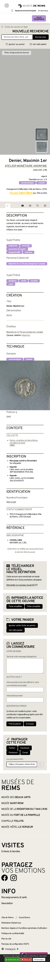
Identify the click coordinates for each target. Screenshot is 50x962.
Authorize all (13, 959)
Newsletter (7, 903)
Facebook (24, 748)
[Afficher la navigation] (6, 6)
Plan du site (6, 938)
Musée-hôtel (17, 827)
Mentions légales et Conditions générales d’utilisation (24, 928)
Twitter (12, 748)
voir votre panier (39, 44)
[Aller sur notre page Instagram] (13, 878)
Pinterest (13, 752)
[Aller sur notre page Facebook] (4, 878)
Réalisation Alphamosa (11, 923)
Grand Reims (24, 917)
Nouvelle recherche (30, 31)
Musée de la (24, 809)
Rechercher (40, 37)
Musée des (15, 797)
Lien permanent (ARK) (14, 759)
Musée (39, 18)
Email (25, 752)
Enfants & (10, 851)
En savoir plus (43, 11)
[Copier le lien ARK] (40, 764)
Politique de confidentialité (12, 933)
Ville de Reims (7, 917)
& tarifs (14, 897)
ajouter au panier (17, 44)
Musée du (20, 815)
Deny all (27, 959)
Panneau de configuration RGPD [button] (15, 944)
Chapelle (12, 821)
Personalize (39, 959)
